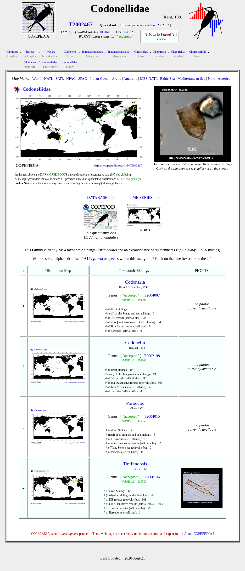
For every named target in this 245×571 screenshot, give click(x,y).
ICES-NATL (148, 78)
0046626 (128, 32)
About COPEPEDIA (198, 534)
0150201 (106, 32)
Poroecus (135, 403)
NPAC (71, 78)
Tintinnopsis (135, 463)
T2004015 (152, 416)
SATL (60, 78)
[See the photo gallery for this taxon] (192, 158)
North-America (219, 78)
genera (98, 259)
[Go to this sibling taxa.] (58, 322)
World (36, 78)
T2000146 (152, 477)
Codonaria (135, 282)
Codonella (135, 342)
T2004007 (152, 295)
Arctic (116, 78)
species (113, 259)
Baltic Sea (167, 78)
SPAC (82, 78)
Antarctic (130, 78)
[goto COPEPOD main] (206, 38)
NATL (48, 78)
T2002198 (152, 356)
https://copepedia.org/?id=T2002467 (144, 25)
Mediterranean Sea (191, 78)
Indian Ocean (99, 78)
